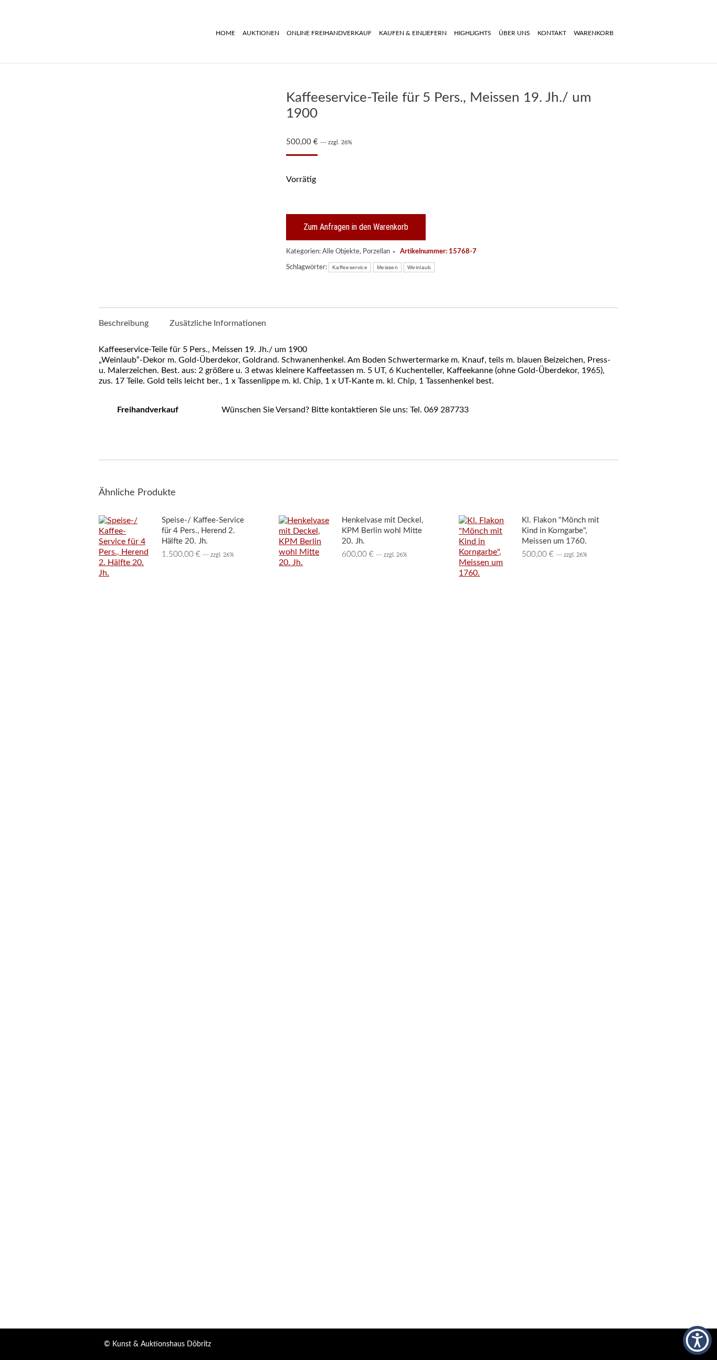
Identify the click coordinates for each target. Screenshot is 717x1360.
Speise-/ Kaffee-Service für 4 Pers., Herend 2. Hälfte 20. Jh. (203, 530)
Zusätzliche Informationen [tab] (218, 323)
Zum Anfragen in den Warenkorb (355, 227)
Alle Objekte (341, 251)
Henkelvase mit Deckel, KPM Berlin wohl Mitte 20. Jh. (382, 530)
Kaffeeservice (349, 267)
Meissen (387, 267)
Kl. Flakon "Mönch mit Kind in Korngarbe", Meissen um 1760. (560, 530)
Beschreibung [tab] (124, 323)
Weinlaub (419, 267)
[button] (697, 1340)
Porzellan (376, 251)
